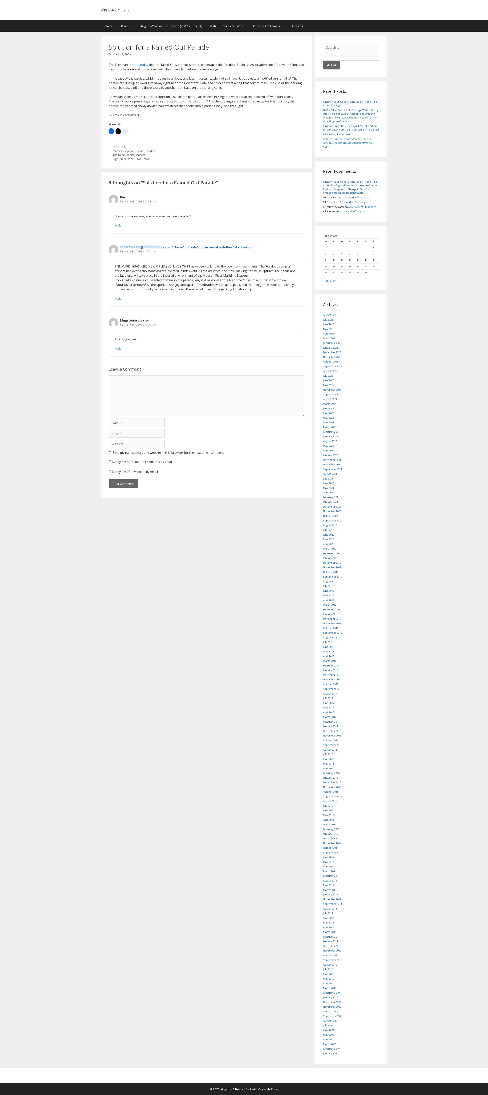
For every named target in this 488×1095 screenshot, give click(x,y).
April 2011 (328, 927)
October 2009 (330, 1011)
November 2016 (332, 735)
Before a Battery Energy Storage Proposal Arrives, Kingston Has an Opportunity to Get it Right (349, 142)
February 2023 (331, 431)
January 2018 (330, 670)
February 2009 (331, 1049)
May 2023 (328, 417)
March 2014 (329, 871)
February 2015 (331, 829)
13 (358, 260)
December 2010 (332, 946)
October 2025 (330, 361)
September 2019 (332, 576)
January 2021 (330, 502)
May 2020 (328, 539)
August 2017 (330, 693)
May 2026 (328, 329)
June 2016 (328, 759)
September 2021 (332, 469)
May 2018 (328, 651)
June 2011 (328, 918)
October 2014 (330, 847)
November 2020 (332, 511)
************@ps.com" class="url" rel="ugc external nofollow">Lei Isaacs (185, 247)
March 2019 (329, 604)
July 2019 (328, 586)
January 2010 (330, 997)
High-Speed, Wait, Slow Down (131, 159)
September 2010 (332, 960)
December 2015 (332, 782)
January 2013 (330, 894)
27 (358, 272)
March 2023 (329, 427)
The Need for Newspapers (129, 155)
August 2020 (330, 525)
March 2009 (329, 1044)
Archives (297, 26)
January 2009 (330, 1053)
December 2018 (332, 618)
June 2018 (328, 647)
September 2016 (332, 745)
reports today (138, 65)
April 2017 (328, 712)
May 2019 (328, 595)
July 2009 (328, 1025)
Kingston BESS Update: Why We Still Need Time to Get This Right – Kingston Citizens (350, 183)
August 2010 (330, 964)
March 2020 (329, 548)
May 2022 (328, 445)
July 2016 (328, 754)
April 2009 (328, 1039)
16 (326, 266)
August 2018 (330, 637)
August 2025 (330, 371)
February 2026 (331, 343)
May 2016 (328, 763)
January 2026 (330, 347)
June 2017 (328, 703)
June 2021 (328, 483)
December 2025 (332, 352)
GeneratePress (268, 1089)
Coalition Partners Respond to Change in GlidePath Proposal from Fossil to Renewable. (350, 189)
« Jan (326, 280)
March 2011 (329, 932)
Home (109, 26)
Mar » (333, 280)
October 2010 (330, 955)
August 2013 (330, 880)
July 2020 (328, 530)
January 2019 (330, 614)
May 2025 (328, 385)
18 (342, 266)
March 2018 (329, 660)
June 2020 (328, 534)
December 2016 (332, 731)
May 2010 (328, 978)
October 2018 (330, 628)
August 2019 (330, 581)
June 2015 (328, 810)
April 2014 (328, 866)
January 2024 (330, 408)
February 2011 (331, 936)
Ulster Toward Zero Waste (228, 26)
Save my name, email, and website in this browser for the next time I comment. (168, 452)
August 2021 (330, 473)
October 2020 (330, 516)
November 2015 (332, 787)
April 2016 (328, 768)
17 (334, 266)
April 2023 (328, 422)
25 (342, 272)
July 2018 (328, 642)
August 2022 (330, 441)
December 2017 (332, 675)
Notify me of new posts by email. (135, 472)
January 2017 (330, 726)
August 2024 (330, 399)
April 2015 (328, 819)
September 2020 (332, 520)
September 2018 (332, 632)
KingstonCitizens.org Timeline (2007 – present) (171, 26)
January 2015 (330, 834)
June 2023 (328, 413)
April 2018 (328, 656)
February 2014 (331, 875)
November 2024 (332, 389)
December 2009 (332, 1002)
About (124, 26)
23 (326, 272)
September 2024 (332, 394)
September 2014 (332, 852)
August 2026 (330, 315)
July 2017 (328, 698)
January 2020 (330, 558)
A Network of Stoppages (337, 134)
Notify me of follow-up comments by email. (142, 462)
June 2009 (328, 1030)
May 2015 (328, 815)
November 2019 (332, 567)
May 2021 (328, 488)
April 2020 (328, 544)
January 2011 (330, 941)
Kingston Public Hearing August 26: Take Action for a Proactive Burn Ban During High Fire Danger (351, 127)
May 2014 (328, 862)
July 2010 (328, 969)
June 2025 (328, 380)
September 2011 (332, 904)
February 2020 (331, 553)
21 (366, 266)
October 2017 (330, 684)
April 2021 (328, 492)
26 (350, 272)
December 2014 (332, 838)
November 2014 (332, 843)
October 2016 (330, 740)
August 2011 (330, 908)
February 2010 (331, 992)
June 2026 (328, 324)
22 (374, 266)
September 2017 (332, 689)
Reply (118, 225)
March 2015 (329, 824)
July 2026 (328, 319)
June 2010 (328, 974)
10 (334, 260)
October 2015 (330, 791)
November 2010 (332, 950)
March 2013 (329, 890)
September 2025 (332, 366)
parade (131, 151)
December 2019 (332, 562)
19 (350, 266)
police (140, 151)
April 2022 (328, 450)
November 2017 (332, 679)
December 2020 (332, 506)
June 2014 (328, 857)
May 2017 (328, 707)
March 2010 (329, 988)
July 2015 (328, 805)
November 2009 (332, 1006)
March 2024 (329, 403)
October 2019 (330, 572)
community (119, 147)
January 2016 (330, 777)
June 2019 (328, 590)
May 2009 (328, 1034)
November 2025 (332, 357)
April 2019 (328, 600)
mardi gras (119, 151)
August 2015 (330, 801)
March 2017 (329, 717)
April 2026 (328, 333)
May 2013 (328, 885)
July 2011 (328, 913)
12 (350, 260)
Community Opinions (266, 26)
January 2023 (330, 436)
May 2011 (328, 922)
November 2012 (332, 899)
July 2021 (328, 478)
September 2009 (332, 1016)
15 (374, 260)
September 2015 (332, 796)
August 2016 (330, 749)
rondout (151, 151)
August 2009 (330, 1020)
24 (334, 272)
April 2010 (328, 983)
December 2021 (332, 460)
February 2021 (331, 497)
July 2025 (328, 375)
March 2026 (329, 338)
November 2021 (332, 464)
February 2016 (331, 773)
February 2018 (331, 665)
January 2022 (330, 455)
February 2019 (331, 609)
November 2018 (332, 623)
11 (342, 260)
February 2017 (331, 721)
